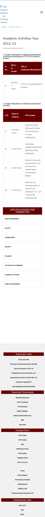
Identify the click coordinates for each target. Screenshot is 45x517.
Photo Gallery (22, 453)
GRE (22, 510)
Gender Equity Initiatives (22, 480)
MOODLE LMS (22, 489)
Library (22, 471)
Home (4, 27)
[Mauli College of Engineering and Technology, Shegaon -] (4, 12)
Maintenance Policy (22, 449)
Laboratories (10, 237)
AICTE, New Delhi (23, 359)
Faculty (7, 228)
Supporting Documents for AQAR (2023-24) (23, 377)
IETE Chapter (22, 440)
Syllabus (8, 256)
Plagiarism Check (22, 458)
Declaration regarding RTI (24, 382)
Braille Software (22, 484)
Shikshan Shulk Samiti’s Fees (22, 415)
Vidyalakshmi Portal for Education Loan (24, 373)
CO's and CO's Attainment (14, 265)
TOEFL (22, 514)
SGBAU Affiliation (22, 411)
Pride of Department (12, 284)
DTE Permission (22, 407)
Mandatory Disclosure (22, 398)
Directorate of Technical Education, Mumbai (23, 364)
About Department (12, 219)
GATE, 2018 (22, 505)
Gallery (8, 247)
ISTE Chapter (22, 435)
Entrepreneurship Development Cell (22, 493)
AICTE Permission (22, 402)
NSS (22, 444)
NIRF (22, 420)
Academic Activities (12, 275)
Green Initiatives (22, 475)
